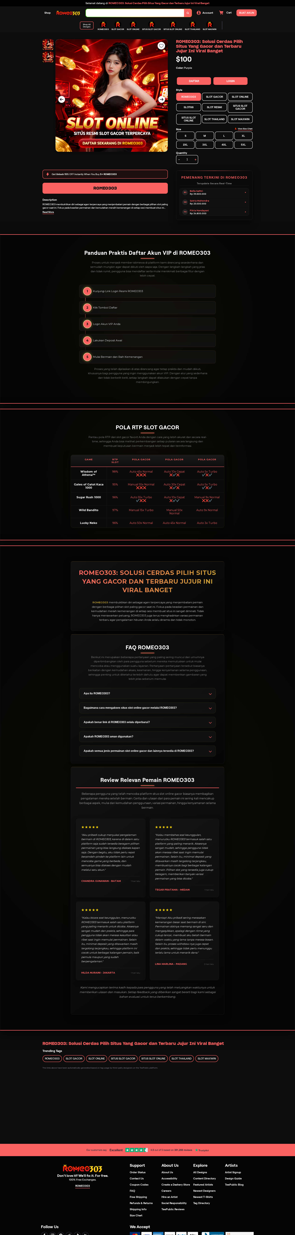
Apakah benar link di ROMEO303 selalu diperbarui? (117, 722)
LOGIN (231, 81)
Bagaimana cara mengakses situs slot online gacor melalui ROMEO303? (130, 707)
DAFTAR (194, 81)
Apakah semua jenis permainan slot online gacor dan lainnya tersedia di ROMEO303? (139, 750)
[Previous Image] (61, 99)
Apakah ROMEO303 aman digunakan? (108, 736)
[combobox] (135, 13)
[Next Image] (162, 99)
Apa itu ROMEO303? (97, 693)
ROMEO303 (105, 188)
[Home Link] (68, 13)
